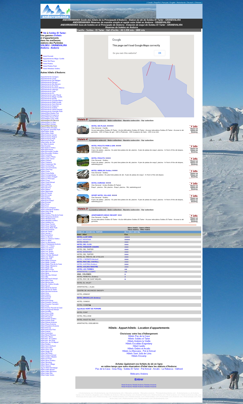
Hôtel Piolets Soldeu (48, 319)
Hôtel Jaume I (46, 233)
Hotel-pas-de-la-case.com (86, 397)
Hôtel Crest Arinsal (48, 182)
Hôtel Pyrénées (47, 333)
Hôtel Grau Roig (47, 211)
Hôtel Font (45, 206)
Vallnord (179, 369)
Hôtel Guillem (46, 213)
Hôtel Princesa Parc (48, 329)
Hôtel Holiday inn (47, 222)
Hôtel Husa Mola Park (49, 228)
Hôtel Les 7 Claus (47, 246)
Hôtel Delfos (45, 189)
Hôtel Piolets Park (47, 320)
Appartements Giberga (49, 89)
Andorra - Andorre (49, 48)
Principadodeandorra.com (166, 393)
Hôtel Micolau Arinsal (49, 275)
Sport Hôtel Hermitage (49, 368)
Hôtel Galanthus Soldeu (50, 209)
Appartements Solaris (49, 108)
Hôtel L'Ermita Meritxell (49, 255)
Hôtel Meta (45, 273)
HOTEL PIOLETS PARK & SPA (103, 146)
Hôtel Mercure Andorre (49, 271)
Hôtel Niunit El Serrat (49, 288)
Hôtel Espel (45, 197)
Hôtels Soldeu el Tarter (139, 338)
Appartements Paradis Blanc (52, 100)
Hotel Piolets (48, 63)
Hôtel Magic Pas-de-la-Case (51, 264)
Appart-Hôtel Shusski (49, 128)
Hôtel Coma (45, 171)
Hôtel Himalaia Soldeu (49, 220)
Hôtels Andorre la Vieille (139, 341)
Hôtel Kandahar (47, 235)
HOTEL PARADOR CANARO (88, 247)
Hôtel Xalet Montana (49, 371)
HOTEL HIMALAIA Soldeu (101, 170)
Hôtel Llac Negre (47, 257)
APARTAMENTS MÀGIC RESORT (104, 215)
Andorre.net (177, 397)
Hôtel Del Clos (46, 186)
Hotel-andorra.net (158, 395)
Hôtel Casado (46, 160)
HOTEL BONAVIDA (84, 252)
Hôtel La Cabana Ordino (50, 239)
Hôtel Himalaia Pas (48, 219)
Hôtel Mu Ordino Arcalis (50, 284)
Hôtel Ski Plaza (46, 353)
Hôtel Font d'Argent (48, 208)
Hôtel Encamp (46, 195)
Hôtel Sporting (46, 362)
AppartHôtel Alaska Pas (50, 113)
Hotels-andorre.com (136, 397)
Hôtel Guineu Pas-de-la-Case (52, 215)
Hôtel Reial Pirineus (48, 335)
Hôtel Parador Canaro (49, 302)
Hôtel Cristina (46, 184)
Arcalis (156, 369)
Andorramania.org (101, 393)
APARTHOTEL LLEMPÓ (86, 272)
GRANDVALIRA (59, 45)
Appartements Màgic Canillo (53, 59)
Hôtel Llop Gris (46, 259)
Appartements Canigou (50, 77)
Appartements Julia (48, 91)
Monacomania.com (127, 395)
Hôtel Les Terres (47, 251)
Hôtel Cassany (46, 162)
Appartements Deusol (49, 82)
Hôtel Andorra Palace (49, 137)
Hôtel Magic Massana (49, 266)
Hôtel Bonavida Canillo (49, 151)
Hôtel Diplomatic (47, 191)
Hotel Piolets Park (50, 66)
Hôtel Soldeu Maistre (49, 357)
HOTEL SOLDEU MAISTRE (87, 267)
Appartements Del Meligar (51, 80)
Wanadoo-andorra (132, 393)
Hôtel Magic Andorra (48, 260)
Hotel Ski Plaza (49, 61)
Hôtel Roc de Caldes (49, 339)
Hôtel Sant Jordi (47, 349)
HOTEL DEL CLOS (84, 244)
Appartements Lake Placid (51, 95)
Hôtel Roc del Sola (48, 340)
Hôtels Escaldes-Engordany (139, 343)
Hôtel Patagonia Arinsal (50, 309)
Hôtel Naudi (45, 286)
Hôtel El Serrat (46, 193)
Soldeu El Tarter (57, 33)
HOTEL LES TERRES (85, 269)
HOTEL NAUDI (82, 242)
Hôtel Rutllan (46, 344)
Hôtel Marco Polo (47, 269)
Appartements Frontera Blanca (52, 88)
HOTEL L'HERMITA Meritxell (87, 259)
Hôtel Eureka (46, 199)
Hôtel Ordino (45, 295)
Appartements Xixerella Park (51, 111)
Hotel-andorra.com (130, 398)
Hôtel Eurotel (46, 202)
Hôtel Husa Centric (48, 224)
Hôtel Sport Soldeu (48, 360)
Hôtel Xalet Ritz (47, 373)
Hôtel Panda (45, 299)
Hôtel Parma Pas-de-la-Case (51, 308)
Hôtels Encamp (139, 356)
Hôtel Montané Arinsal (49, 279)
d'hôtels (57, 35)
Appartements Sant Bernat (51, 104)
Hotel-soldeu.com (152, 397)
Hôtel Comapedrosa (48, 175)
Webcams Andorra (139, 374)
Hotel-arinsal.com (190, 397)
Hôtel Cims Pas (46, 169)
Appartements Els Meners (51, 84)
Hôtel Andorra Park (48, 139)
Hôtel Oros (45, 293)
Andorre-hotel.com (143, 395)
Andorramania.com (161, 398)
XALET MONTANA (84, 239)
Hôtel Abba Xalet (47, 133)
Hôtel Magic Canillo (48, 262)
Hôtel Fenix (45, 204)
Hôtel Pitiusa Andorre (49, 322)
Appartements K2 (47, 93)
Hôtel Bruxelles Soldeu (49, 153)
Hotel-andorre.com (145, 398)
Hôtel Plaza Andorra (48, 324)
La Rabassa (167, 369)
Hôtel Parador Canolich (50, 304)
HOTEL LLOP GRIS (84, 237)
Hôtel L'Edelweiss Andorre (51, 244)
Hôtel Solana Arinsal (48, 355)
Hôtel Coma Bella (47, 173)
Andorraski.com (166, 397)
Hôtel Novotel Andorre (49, 291)
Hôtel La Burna (46, 237)
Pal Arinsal (146, 369)
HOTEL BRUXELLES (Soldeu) (88, 298)
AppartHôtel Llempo (48, 124)
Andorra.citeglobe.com (94, 395)
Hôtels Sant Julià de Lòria (139, 353)
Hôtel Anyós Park (47, 140)
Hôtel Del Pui (46, 188)
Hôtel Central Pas (47, 166)
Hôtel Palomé (46, 297)
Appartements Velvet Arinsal (51, 109)
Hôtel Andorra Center (49, 135)
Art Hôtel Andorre (47, 144)
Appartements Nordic (49, 99)
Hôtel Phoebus (46, 317)
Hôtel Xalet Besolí (48, 369)
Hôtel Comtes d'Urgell (49, 177)
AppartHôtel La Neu (48, 122)
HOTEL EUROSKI (98, 183)
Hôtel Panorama (47, 300)
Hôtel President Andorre (50, 326)
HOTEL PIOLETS (98, 158)
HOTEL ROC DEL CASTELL (88, 262)
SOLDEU (44, 45)
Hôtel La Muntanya (48, 242)
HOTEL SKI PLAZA (98, 126)
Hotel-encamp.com (104, 397)
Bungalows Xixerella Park (50, 129)
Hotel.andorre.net (173, 395)
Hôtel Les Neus (47, 249)
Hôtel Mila (44, 277)
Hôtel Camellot (46, 155)
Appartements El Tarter (49, 86)
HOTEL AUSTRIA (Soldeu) (87, 264)
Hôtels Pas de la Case (139, 336)
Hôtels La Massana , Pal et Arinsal (139, 351)
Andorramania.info (117, 393)
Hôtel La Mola (46, 240)
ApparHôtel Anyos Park (50, 117)
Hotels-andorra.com (120, 397)
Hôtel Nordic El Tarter (49, 289)
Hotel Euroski (48, 56)
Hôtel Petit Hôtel (47, 315)
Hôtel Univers (46, 366)
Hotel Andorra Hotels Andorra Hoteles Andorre (139, 385)
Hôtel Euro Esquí (47, 200)
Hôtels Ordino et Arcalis (139, 348)
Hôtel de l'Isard (46, 231)
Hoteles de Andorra (111, 395)
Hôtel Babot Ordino (48, 148)
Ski (44, 33)
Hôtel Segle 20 (46, 351)
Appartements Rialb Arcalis (51, 102)
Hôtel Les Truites (47, 253)
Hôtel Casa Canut (47, 159)
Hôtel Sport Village (48, 364)
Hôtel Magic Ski (47, 268)
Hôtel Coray (45, 180)
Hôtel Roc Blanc (47, 337)
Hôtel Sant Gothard (48, 346)
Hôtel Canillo (139, 346)
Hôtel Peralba (46, 311)
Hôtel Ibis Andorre (47, 229)
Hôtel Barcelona (47, 149)
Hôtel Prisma (45, 331)
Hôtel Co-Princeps (48, 179)
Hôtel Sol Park (46, 359)
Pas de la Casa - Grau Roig (108, 369)
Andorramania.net (86, 393)
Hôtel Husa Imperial (48, 226)
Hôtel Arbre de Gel (48, 142)
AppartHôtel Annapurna (50, 115)
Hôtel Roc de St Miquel (49, 342)
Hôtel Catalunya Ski (48, 164)
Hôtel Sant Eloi (46, 348)
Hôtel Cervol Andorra (49, 168)
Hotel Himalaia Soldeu (51, 68)
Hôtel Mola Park (47, 280)
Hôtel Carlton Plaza (48, 157)
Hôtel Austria (45, 146)
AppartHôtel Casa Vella (50, 119)
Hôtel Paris (45, 306)
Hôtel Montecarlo (47, 282)
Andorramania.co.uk (184, 393)
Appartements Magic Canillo (51, 97)
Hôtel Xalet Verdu (47, 375)
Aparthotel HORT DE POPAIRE (89, 309)
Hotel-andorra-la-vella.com (191, 395)
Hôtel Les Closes (47, 248)
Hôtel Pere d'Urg (47, 313)
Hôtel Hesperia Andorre (50, 217)
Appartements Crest (48, 79)
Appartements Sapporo (50, 106)
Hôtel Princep (46, 328)
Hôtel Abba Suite (47, 131)
